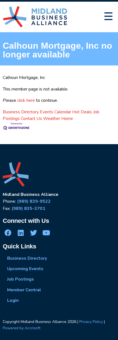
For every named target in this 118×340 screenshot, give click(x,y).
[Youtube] (46, 232)
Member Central (24, 290)
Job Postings (20, 279)
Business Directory (21, 112)
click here (26, 100)
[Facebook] (8, 232)
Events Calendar (55, 112)
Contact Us (31, 119)
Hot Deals (82, 112)
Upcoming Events (25, 269)
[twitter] (33, 232)
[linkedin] (20, 232)
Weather (51, 119)
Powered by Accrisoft (21, 328)
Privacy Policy (91, 321)
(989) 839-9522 (34, 201)
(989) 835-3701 (28, 208)
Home (67, 119)
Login (13, 300)
